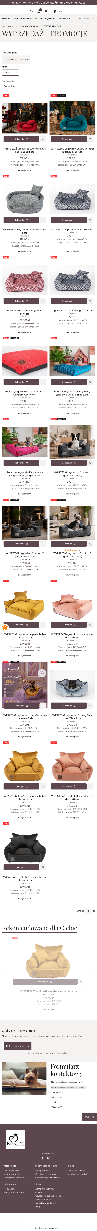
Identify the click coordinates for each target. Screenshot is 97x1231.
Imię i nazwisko (57, 1092)
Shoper (21, 1219)
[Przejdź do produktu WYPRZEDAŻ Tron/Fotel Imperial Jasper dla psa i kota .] (72, 765)
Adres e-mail (57, 1097)
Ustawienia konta (12, 1174)
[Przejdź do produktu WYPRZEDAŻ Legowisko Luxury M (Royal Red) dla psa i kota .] (24, 118)
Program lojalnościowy (14, 1177)
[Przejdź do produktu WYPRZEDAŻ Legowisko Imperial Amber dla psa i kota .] (24, 604)
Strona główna (7, 26)
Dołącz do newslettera (17, 1046)
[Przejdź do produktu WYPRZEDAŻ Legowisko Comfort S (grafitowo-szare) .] (72, 523)
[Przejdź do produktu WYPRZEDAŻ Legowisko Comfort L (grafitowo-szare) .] (72, 442)
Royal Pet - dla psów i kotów (27, 26)
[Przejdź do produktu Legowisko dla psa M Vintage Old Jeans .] (72, 199)
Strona (80, 910)
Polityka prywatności (14, 1192)
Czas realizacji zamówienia (47, 1177)
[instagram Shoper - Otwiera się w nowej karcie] (48, 1158)
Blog (37, 1206)
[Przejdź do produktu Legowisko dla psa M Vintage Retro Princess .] (24, 280)
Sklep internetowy (45, 1228)
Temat (53, 1102)
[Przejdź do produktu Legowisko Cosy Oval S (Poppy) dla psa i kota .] (24, 199)
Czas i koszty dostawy (45, 1174)
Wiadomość (57, 1107)
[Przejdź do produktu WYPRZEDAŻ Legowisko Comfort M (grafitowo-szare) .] (24, 523)
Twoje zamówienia (12, 1170)
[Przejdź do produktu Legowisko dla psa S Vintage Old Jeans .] (72, 280)
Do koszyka (19, 139)
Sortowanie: (8, 81)
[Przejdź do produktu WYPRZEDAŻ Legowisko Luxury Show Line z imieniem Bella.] (24, 685)
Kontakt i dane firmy (44, 1188)
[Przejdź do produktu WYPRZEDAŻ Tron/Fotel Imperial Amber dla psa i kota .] (24, 765)
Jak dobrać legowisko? (77, 1174)
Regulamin (9, 1188)
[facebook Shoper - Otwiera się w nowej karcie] (42, 1158)
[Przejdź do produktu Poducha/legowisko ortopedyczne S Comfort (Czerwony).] (24, 361)
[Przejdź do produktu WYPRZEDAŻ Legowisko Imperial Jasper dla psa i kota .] (72, 604)
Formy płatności (43, 1170)
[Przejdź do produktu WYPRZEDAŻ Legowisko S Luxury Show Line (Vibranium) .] (72, 685)
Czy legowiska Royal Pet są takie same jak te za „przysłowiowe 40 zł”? (48, 1199)
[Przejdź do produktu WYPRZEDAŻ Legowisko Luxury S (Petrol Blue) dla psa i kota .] (72, 118)
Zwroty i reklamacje (76, 1170)
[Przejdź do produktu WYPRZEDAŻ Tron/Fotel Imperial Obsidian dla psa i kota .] (24, 846)
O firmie (39, 1192)
